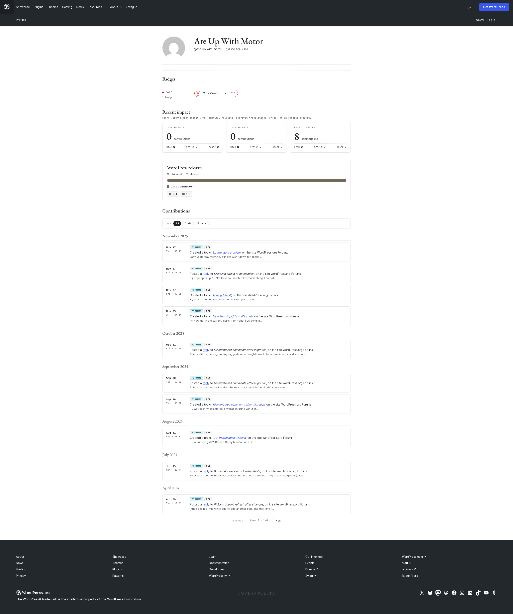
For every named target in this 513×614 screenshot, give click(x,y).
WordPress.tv (219, 575)
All (177, 223)
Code (188, 223)
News (19, 563)
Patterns (118, 575)
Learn (212, 556)
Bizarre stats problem (226, 252)
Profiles (21, 19)
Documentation (219, 563)
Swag (310, 575)
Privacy (21, 575)
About (20, 556)
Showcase (119, 556)
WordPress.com (414, 556)
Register (479, 19)
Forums (201, 223)
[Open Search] (469, 7)
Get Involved (314, 556)
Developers (217, 569)
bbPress (409, 569)
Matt (406, 563)
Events (309, 563)
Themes (117, 563)
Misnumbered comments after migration (238, 404)
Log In (491, 19)
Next (279, 520)
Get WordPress (494, 7)
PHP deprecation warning (229, 437)
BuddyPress (411, 575)
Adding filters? (221, 295)
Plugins (117, 569)
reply (206, 273)
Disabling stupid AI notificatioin (232, 316)
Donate (312, 569)
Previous (237, 520)
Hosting (21, 569)
